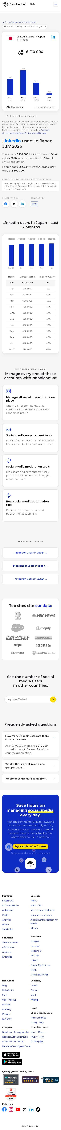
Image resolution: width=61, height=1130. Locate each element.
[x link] (24, 1110)
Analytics (6, 919)
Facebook (35, 946)
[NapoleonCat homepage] (30, 864)
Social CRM (7, 929)
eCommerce (8, 947)
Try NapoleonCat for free (30, 846)
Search (53, 700)
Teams (33, 900)
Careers (34, 985)
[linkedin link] (31, 1110)
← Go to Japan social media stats (19, 22)
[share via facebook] (5, 203)
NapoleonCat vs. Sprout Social (16, 1046)
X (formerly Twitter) (39, 974)
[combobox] (27, 700)
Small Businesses (10, 942)
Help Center (8, 990)
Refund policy (37, 1041)
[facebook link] (4, 1110)
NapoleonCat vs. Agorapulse (15, 1032)
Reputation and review (41, 915)
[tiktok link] (38, 1110)
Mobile (33, 995)
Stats (4, 995)
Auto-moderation (10, 905)
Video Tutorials (9, 999)
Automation (36, 905)
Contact (34, 990)
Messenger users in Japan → (30, 565)
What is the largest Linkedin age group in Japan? (25, 765)
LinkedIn (34, 960)
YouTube (34, 955)
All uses (33, 928)
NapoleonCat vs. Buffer (13, 1041)
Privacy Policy (37, 1022)
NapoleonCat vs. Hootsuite (15, 1037)
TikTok (33, 970)
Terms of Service (38, 1017)
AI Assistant (7, 910)
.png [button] (34, 203)
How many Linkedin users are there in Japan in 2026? (27, 737)
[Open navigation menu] (55, 4)
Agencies (6, 952)
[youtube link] (18, 1110)
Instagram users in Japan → (30, 579)
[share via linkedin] (22, 203)
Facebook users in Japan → (30, 552)
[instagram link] (11, 1110)
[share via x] (14, 203)
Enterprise (7, 956)
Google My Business (40, 965)
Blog (4, 985)
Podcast (6, 1014)
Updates (6, 1004)
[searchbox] (23, 699)
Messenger (35, 951)
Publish (5, 915)
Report (5, 924)
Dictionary (7, 1019)
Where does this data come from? (26, 778)
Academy (7, 1009)
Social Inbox (7, 900)
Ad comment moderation (42, 910)
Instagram (35, 941)
